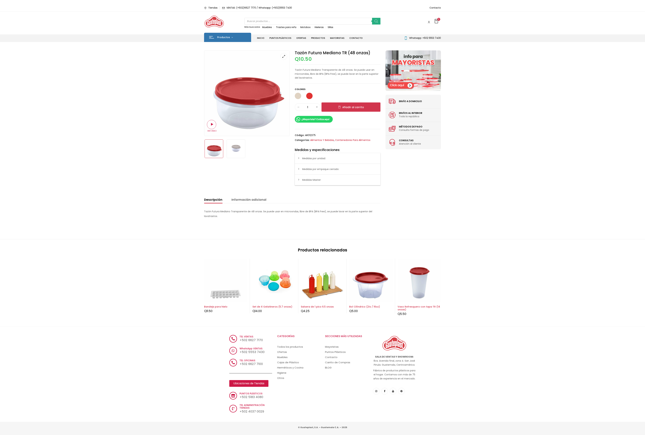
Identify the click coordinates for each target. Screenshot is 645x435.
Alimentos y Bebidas (322, 140)
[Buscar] (376, 21)
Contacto (435, 7)
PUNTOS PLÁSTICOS (251, 393)
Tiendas (213, 7)
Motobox (305, 27)
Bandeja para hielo (215, 306)
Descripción (213, 200)
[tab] (213, 200)
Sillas (330, 27)
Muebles (267, 27)
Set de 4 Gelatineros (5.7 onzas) (272, 306)
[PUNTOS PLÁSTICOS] (233, 396)
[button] (436, 21)
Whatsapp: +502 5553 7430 (425, 38)
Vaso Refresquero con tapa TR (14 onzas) (419, 308)
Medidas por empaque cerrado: (320, 169)
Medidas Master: (311, 180)
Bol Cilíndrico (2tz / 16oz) (364, 306)
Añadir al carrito (353, 107)
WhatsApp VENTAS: (251, 348)
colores (300, 89)
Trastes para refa (286, 27)
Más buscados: (252, 27)
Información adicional (248, 200)
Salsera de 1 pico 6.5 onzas (317, 306)
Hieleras (319, 27)
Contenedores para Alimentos (352, 140)
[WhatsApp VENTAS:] (233, 351)
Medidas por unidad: (314, 158)
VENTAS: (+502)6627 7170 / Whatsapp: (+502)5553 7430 (259, 7)
